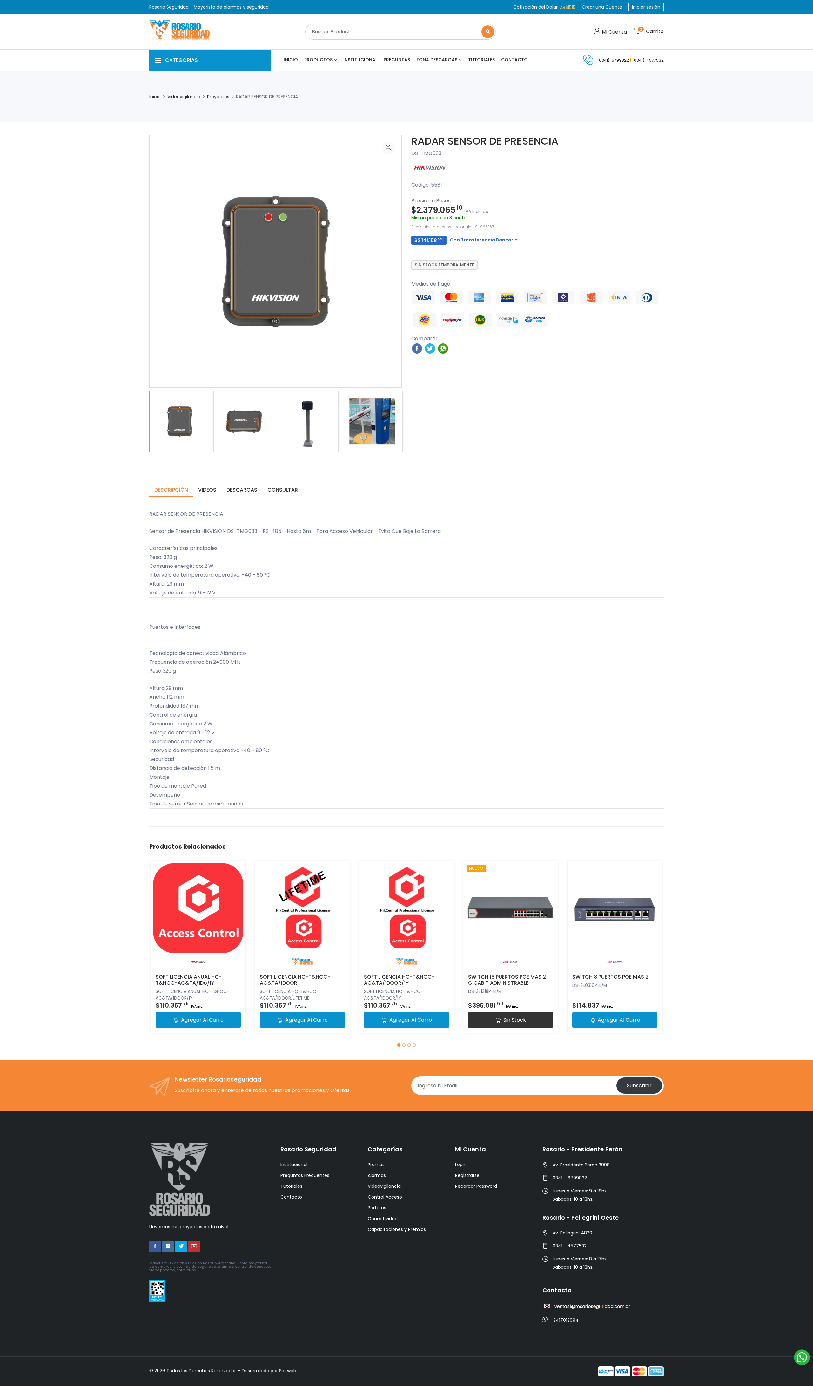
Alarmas (377, 1175)
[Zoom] (388, 148)
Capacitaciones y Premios (397, 1229)
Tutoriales (481, 60)
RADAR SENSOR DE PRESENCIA (484, 141)
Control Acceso (385, 1197)
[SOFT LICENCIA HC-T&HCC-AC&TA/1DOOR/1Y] (406, 915)
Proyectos (218, 96)
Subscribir (639, 1085)
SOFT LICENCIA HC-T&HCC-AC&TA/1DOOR (295, 980)
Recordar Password (476, 1186)
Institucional (360, 60)
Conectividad (383, 1218)
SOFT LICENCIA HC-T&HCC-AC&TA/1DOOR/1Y (399, 980)
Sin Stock (514, 1019)
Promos (376, 1164)
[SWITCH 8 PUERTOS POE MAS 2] (615, 915)
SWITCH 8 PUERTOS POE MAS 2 (610, 977)
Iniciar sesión (646, 7)
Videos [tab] (207, 489)
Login (461, 1164)
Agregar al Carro (202, 1019)
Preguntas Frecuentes (304, 1175)
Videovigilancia (183, 96)
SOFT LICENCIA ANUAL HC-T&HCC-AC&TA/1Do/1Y (189, 980)
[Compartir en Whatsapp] (443, 348)
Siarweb (287, 1371)
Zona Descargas (436, 60)
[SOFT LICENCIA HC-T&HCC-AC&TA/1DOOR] (302, 915)
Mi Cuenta (614, 32)
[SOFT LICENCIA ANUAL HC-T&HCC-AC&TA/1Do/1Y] (198, 915)
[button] (398, 1045)
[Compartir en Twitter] (430, 348)
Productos (318, 60)
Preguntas (397, 60)
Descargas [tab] (241, 489)
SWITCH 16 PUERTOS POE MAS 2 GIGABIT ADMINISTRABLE (507, 980)
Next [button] (411, 421)
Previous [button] (139, 421)
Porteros (377, 1208)
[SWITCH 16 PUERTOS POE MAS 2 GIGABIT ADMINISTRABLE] (510, 915)
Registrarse (467, 1175)
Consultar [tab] (282, 489)
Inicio (291, 60)
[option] (179, 421)
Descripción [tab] (171, 489)
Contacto (514, 60)
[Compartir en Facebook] (417, 348)
